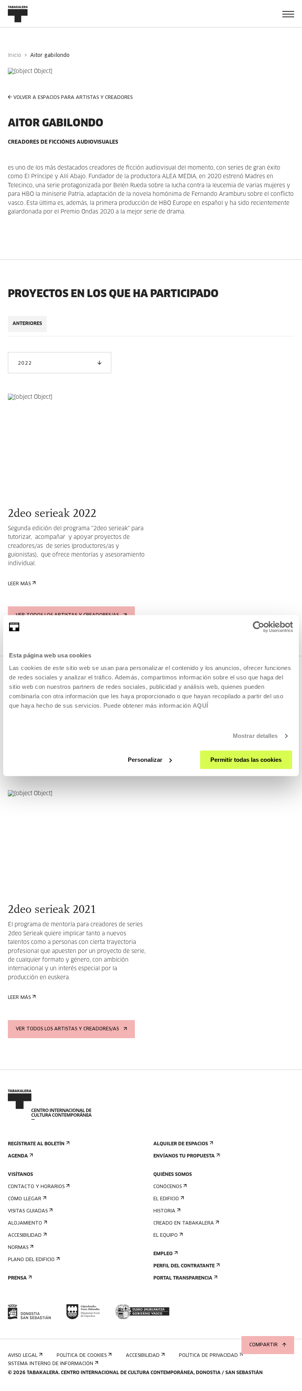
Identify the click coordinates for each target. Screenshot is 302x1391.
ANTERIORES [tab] (27, 323)
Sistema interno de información (50, 1364)
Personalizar (145, 759)
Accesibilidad (25, 1235)
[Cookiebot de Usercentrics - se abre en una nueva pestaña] (258, 627)
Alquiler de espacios (180, 1144)
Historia (164, 1211)
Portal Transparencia (182, 1278)
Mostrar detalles (255, 735)
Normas (18, 1247)
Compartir (263, 1345)
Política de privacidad (208, 1355)
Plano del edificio (31, 1260)
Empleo (163, 1254)
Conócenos (167, 1187)
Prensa (17, 1278)
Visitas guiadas (28, 1211)
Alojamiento (25, 1223)
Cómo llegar (24, 1199)
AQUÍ (200, 705)
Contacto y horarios (36, 1187)
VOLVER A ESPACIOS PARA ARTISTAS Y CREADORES (73, 97)
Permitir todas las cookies (246, 759)
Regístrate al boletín (36, 1144)
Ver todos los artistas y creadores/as (67, 1029)
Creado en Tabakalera (183, 1223)
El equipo (165, 1235)
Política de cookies (82, 1355)
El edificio (166, 1199)
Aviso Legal (22, 1355)
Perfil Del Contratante (184, 1266)
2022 (24, 363)
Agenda (18, 1156)
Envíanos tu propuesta (184, 1156)
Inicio (14, 55)
